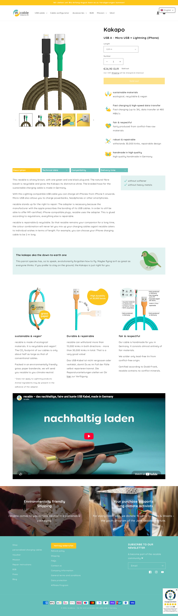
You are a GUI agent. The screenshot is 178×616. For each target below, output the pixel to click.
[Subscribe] (162, 565)
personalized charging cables (27, 550)
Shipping (115, 73)
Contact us (56, 565)
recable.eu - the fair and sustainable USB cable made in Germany (92, 608)
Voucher (17, 555)
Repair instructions (22, 564)
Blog (15, 579)
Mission (16, 559)
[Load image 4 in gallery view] (68, 119)
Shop (15, 545)
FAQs (53, 561)
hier (69, 376)
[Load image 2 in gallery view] (40, 119)
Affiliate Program (59, 585)
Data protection (59, 580)
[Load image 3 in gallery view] (54, 119)
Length (107, 44)
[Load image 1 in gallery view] (25, 119)
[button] (41, 13)
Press (15, 574)
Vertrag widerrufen (63, 545)
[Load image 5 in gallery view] (83, 119)
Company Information (62, 570)
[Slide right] (94, 120)
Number (107, 56)
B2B (14, 569)
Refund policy (58, 551)
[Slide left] (16, 120)
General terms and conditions (66, 575)
